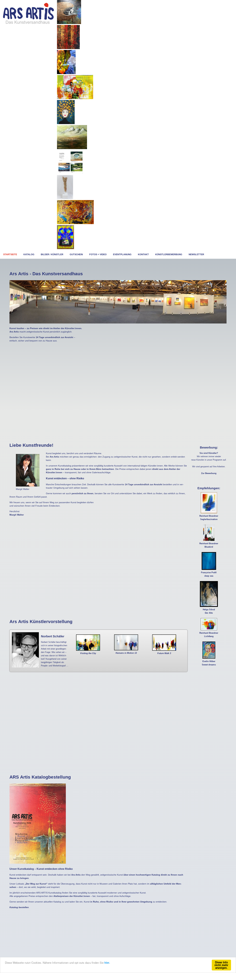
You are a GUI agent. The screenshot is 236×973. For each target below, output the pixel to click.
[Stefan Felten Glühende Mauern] (68, 48)
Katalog (28, 254)
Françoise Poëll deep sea (209, 574)
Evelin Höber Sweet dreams (209, 663)
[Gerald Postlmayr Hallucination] (75, 223)
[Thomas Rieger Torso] (65, 198)
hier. (107, 963)
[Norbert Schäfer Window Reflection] (75, 98)
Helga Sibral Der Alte (209, 611)
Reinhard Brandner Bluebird (208, 545)
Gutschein (76, 254)
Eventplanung (122, 254)
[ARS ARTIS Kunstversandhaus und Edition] (28, 23)
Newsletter (196, 254)
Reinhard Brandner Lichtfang (208, 634)
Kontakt (143, 254)
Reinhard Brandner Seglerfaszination (208, 517)
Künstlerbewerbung (168, 254)
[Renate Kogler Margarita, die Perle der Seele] (66, 123)
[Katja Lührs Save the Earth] (66, 73)
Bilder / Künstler (52, 254)
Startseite (10, 254)
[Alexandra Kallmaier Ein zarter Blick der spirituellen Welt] (69, 23)
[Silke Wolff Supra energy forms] (65, 248)
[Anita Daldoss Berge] (72, 148)
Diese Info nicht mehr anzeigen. (221, 965)
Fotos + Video (98, 254)
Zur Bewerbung (208, 473)
